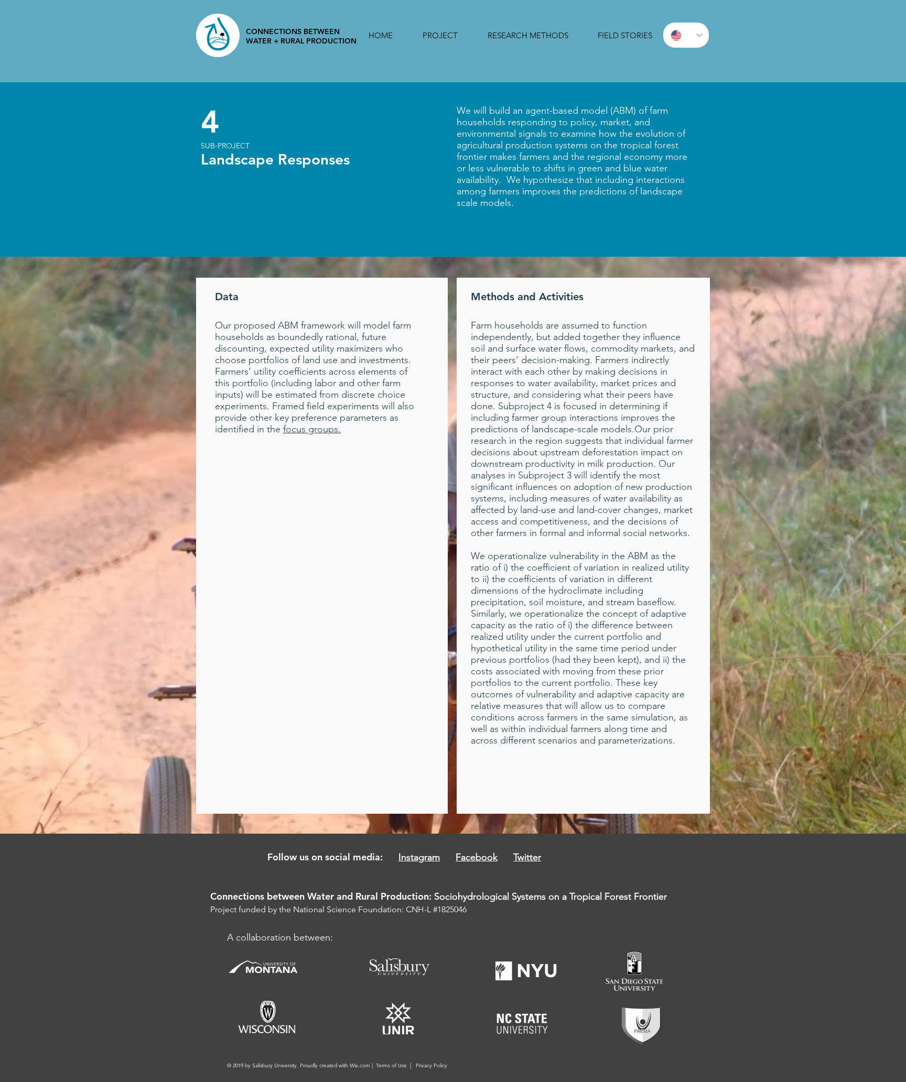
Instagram (419, 857)
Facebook (477, 857)
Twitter (527, 857)
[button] (439, 35)
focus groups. (312, 429)
